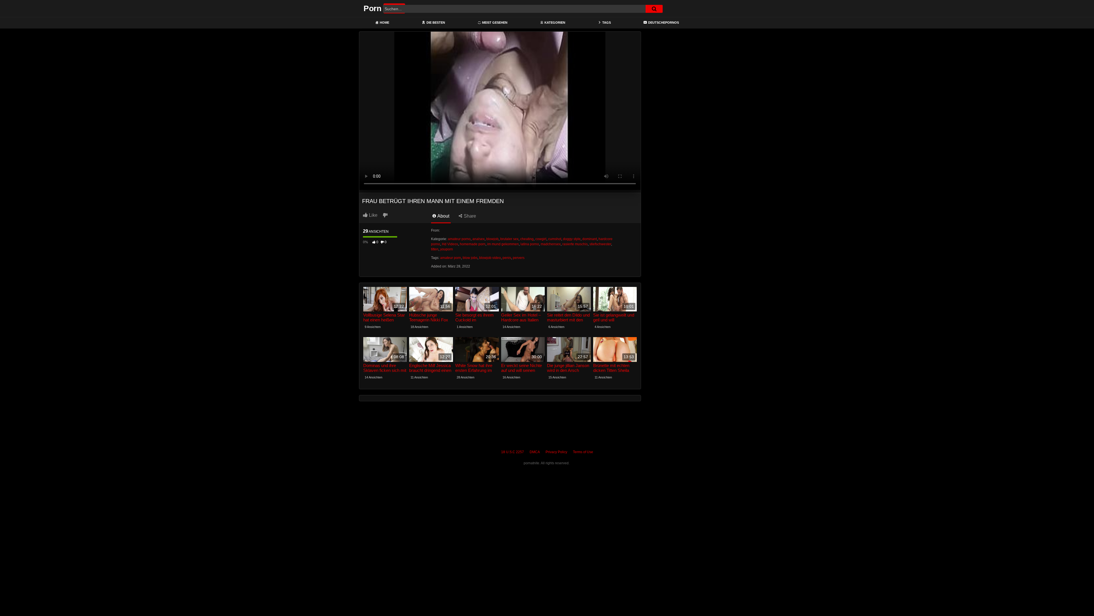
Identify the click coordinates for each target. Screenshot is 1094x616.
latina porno (530, 244)
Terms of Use (583, 452)
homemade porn (472, 244)
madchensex (551, 244)
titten (434, 249)
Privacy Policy (556, 452)
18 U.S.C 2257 (512, 452)
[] (654, 9)
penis (507, 258)
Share (469, 216)
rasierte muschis (575, 244)
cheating (527, 239)
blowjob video (490, 258)
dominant (589, 239)
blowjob (492, 239)
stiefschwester (600, 244)
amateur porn (450, 258)
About (442, 216)
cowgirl (540, 239)
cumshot (554, 239)
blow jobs (470, 258)
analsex (478, 239)
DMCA (535, 452)
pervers (518, 258)
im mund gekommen (503, 244)
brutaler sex (509, 239)
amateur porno (459, 239)
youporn (446, 249)
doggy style (572, 239)
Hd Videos (450, 244)
